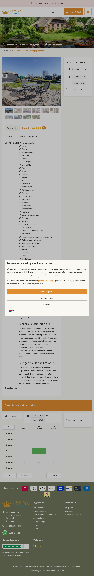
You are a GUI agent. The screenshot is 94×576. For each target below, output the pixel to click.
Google (51, 281)
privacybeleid (43, 281)
